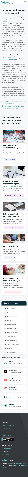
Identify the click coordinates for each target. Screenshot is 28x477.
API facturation (5, 428)
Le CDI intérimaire (10, 246)
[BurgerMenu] (25, 2)
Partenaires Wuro (6, 435)
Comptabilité (10, 309)
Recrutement (10, 348)
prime (9, 57)
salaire (12, 44)
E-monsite (13, 370)
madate (12, 379)
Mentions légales (6, 448)
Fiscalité (9, 320)
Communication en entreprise (12, 292)
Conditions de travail (13, 344)
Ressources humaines (13, 313)
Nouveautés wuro (12, 317)
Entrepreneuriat (11, 328)
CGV (6, 451)
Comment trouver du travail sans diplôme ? (12, 182)
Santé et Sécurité (12, 332)
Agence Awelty (19, 463)
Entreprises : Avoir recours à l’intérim (11, 215)
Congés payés (11, 336)
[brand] (7, 2)
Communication (11, 324)
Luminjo (12, 387)
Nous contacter (5, 454)
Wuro (11, 362)
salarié (5, 21)
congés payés (13, 59)
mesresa (12, 404)
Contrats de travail (9, 159)
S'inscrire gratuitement (7, 432)
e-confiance (13, 396)
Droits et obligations (13, 352)
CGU (2, 451)
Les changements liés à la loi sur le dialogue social (13, 279)
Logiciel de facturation (7, 425)
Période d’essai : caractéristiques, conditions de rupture (12, 146)
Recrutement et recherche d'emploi (14, 195)
